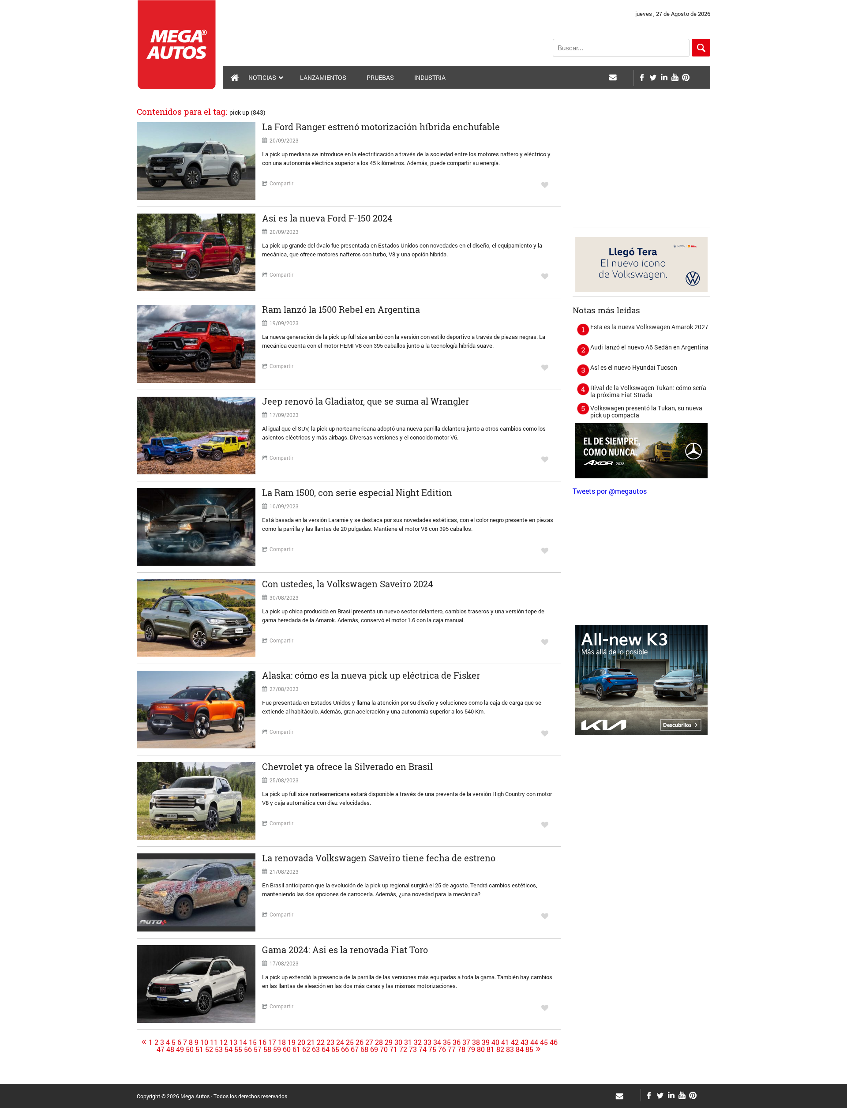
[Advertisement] (641, 168)
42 (515, 1042)
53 (219, 1049)
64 (326, 1049)
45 (544, 1042)
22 (321, 1042)
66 (345, 1049)
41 (505, 1042)
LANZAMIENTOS (323, 77)
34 (437, 1042)
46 (554, 1042)
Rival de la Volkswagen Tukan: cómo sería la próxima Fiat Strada (648, 391)
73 (413, 1049)
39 (486, 1042)
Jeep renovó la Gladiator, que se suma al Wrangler (365, 401)
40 (495, 1042)
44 (534, 1042)
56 (248, 1049)
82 (500, 1049)
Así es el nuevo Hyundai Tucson (633, 367)
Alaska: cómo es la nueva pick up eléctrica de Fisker (371, 675)
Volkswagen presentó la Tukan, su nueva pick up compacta (646, 411)
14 (243, 1042)
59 (277, 1049)
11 (214, 1042)
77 (452, 1049)
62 (306, 1049)
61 (296, 1049)
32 (418, 1042)
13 (233, 1042)
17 (272, 1042)
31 (408, 1042)
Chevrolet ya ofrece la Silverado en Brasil (347, 766)
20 (301, 1042)
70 (384, 1049)
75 (432, 1049)
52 (209, 1049)
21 (311, 1042)
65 (335, 1049)
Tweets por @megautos (610, 491)
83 (510, 1049)
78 (461, 1049)
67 (355, 1049)
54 (228, 1049)
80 (481, 1049)
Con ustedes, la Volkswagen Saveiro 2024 (347, 584)
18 (282, 1042)
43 (524, 1042)
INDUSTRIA (430, 77)
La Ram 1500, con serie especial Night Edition (357, 492)
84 (520, 1049)
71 (393, 1049)
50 (190, 1049)
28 (379, 1042)
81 (491, 1049)
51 (199, 1049)
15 (253, 1042)
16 (262, 1042)
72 (403, 1049)
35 (447, 1042)
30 (398, 1042)
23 (330, 1042)
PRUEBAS (380, 77)
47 (161, 1049)
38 (476, 1042)
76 (442, 1049)
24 (340, 1042)
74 (423, 1049)
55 (238, 1049)
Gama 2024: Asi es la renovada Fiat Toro (345, 949)
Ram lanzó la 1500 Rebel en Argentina (341, 309)
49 (180, 1049)
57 (258, 1049)
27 (369, 1042)
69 (374, 1049)
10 (204, 1042)
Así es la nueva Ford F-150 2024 (327, 218)
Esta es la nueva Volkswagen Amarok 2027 (649, 327)
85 (529, 1049)
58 (267, 1049)
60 (287, 1049)
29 (389, 1042)
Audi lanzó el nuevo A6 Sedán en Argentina (649, 347)
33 (427, 1042)
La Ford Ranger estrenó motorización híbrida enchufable (381, 126)
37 (466, 1042)
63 (316, 1049)
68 (364, 1049)
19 (292, 1042)
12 (224, 1042)
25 (350, 1042)
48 (170, 1049)
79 (471, 1049)
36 (457, 1042)
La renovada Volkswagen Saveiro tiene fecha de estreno (378, 858)
